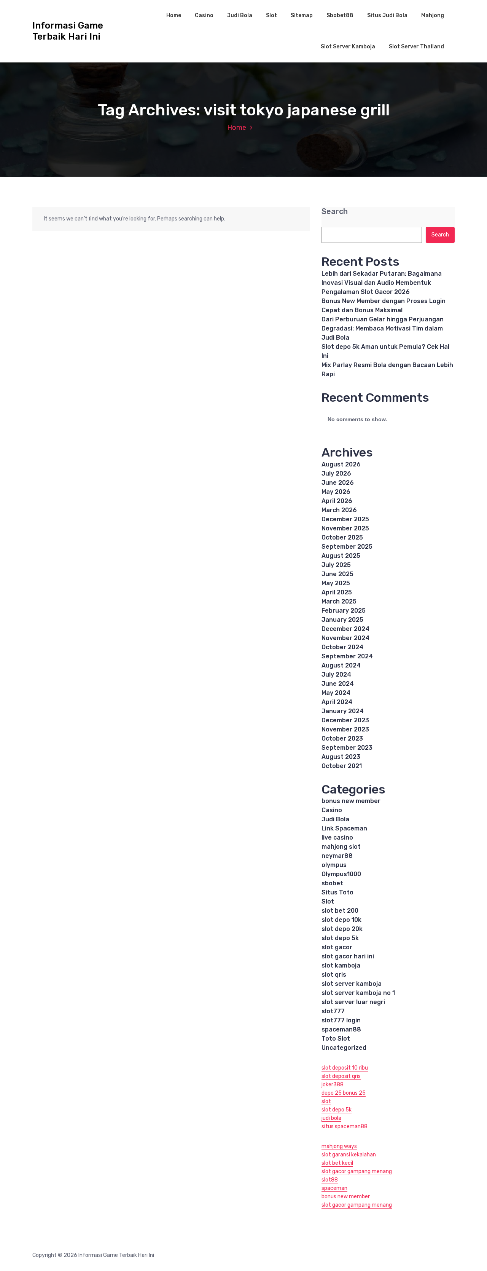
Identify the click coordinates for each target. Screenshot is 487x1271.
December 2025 (345, 519)
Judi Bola (239, 15)
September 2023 (346, 747)
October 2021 (341, 766)
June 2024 (337, 683)
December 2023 (345, 720)
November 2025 (345, 528)
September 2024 (347, 656)
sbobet (332, 883)
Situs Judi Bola (387, 15)
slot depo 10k (341, 919)
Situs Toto (337, 892)
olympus (334, 865)
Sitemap (302, 15)
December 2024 (345, 628)
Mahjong (432, 15)
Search (334, 211)
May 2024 (335, 692)
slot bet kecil (337, 1163)
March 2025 (338, 601)
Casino (204, 15)
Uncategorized (343, 1047)
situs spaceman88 (344, 1126)
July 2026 (336, 473)
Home (173, 15)
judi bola (331, 1118)
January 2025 (342, 619)
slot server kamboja (351, 983)
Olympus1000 (341, 874)
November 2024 (345, 638)
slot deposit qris (341, 1076)
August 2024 (341, 665)
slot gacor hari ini (347, 956)
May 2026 (335, 491)
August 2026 (341, 464)
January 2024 (342, 711)
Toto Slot (335, 1038)
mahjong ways (339, 1146)
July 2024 (336, 674)
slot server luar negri (353, 1002)
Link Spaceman (344, 828)
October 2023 (342, 738)
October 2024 (342, 647)
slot (326, 1101)
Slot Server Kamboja (348, 46)
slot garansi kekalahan (348, 1154)
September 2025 (346, 546)
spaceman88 (341, 1029)
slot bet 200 (339, 910)
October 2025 (342, 537)
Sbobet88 (339, 15)
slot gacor (336, 947)
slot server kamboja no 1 (358, 992)
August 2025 (340, 555)
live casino (337, 837)
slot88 (329, 1180)
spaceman (334, 1188)
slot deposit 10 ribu (344, 1068)
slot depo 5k (340, 938)
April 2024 (336, 702)
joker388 (332, 1084)
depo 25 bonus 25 (343, 1093)
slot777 (333, 1011)
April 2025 (336, 592)
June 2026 (337, 482)
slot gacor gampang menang (356, 1171)
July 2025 (336, 564)
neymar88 (337, 855)
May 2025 (335, 583)
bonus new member (350, 801)
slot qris (333, 974)
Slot (271, 15)
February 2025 (343, 610)
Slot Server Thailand (416, 46)
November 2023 (345, 729)
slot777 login (341, 1020)
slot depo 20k (342, 928)
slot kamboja (340, 965)
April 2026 (336, 501)
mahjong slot (341, 846)
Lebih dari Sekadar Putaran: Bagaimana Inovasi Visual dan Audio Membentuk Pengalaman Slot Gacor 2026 (381, 282)
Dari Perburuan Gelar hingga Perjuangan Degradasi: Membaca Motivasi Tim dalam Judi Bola (382, 328)
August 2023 (340, 756)
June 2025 (337, 574)
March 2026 (339, 510)
